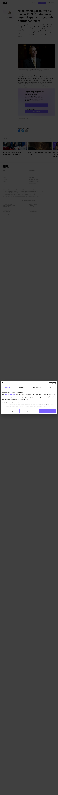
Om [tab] (50, 387)
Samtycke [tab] (7, 387)
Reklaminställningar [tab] (36, 387)
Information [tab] (22, 387)
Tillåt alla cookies (47, 411)
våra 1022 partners (10, 394)
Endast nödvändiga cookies (10, 411)
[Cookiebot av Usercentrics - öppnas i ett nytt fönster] (50, 383)
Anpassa (28, 411)
